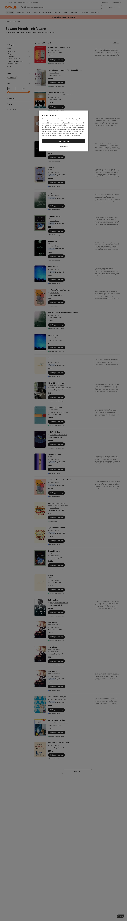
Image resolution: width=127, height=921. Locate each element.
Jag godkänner (63, 141)
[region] (63, 131)
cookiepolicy (77, 135)
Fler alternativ (63, 147)
